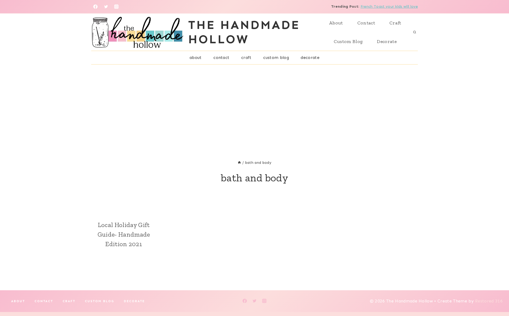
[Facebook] (95, 6)
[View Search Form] (414, 32)
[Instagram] (116, 6)
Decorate (387, 41)
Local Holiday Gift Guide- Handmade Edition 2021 (124, 234)
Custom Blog (348, 41)
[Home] (239, 162)
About (336, 23)
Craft (395, 23)
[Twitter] (106, 6)
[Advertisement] (254, 104)
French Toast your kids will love (389, 6)
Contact (366, 23)
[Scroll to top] (496, 295)
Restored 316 (489, 301)
